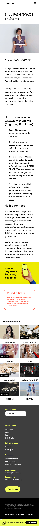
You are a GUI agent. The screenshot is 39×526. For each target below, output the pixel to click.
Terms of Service (11, 459)
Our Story (9, 429)
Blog (7, 432)
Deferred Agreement (13, 464)
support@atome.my (13, 473)
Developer (9, 450)
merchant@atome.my (13, 479)
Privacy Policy (10, 461)
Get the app (13, 489)
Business (8, 447)
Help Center (9, 438)
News (7, 435)
